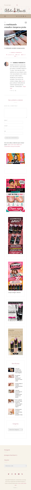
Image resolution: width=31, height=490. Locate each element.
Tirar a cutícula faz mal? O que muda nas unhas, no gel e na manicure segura (18, 403)
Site (5, 131)
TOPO (15, 487)
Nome (5, 120)
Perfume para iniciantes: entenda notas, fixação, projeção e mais (18, 412)
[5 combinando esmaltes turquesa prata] (15, 45)
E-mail (6, 125)
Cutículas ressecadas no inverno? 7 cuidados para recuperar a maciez (18, 394)
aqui (23, 81)
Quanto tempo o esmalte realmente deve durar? (19, 385)
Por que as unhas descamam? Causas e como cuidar (18, 378)
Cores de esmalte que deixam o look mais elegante (18, 370)
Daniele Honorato (16, 52)
